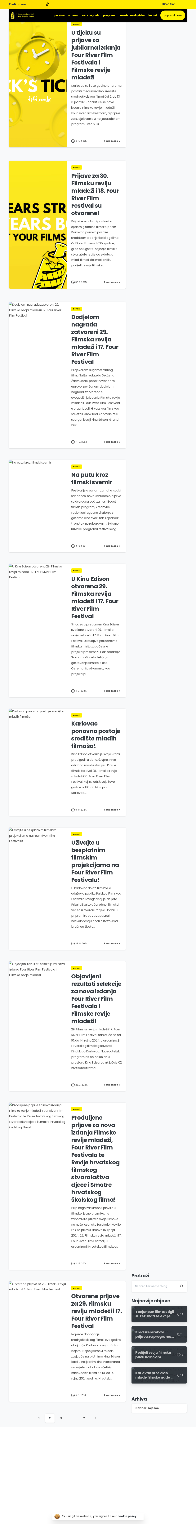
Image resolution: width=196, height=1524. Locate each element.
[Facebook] (30, 4)
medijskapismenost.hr (100, 1483)
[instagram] (41, 4)
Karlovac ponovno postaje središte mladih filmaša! (95, 734)
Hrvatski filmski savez (99, 1450)
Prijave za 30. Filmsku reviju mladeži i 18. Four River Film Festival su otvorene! (95, 194)
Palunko (91, 1472)
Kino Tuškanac (95, 1467)
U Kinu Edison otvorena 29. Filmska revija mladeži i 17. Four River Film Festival (94, 597)
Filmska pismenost (98, 1478)
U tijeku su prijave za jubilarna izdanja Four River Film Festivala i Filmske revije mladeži (96, 55)
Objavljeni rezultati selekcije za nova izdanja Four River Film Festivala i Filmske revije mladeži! (96, 998)
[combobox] (159, 1408)
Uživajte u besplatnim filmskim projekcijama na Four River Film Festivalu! (95, 861)
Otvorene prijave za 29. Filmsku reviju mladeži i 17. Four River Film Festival (96, 1311)
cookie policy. (127, 1516)
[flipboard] (48, 4)
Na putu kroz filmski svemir (91, 478)
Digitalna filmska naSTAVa (102, 1456)
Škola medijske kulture (100, 1461)
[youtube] (35, 4)
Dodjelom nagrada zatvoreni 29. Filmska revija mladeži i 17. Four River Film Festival (94, 339)
